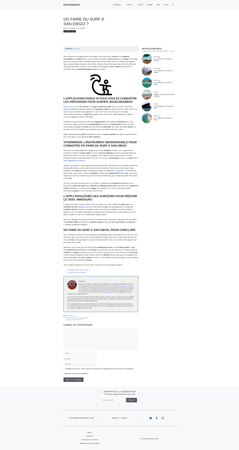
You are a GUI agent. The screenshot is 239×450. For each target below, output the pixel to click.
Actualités (150, 4)
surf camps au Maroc (126, 286)
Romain (65, 28)
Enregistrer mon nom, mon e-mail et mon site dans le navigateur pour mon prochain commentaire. (100, 369)
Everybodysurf (71, 4)
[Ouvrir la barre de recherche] (173, 4)
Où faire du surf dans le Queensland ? (77, 318)
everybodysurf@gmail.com (81, 418)
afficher (76, 48)
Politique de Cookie (90, 439)
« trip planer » (120, 171)
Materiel (129, 4)
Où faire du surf (69, 31)
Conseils (140, 4)
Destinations (117, 4)
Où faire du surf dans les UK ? (78, 270)
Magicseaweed (68, 107)
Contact (166, 4)
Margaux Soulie (108, 292)
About (158, 4)
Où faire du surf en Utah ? (77, 272)
